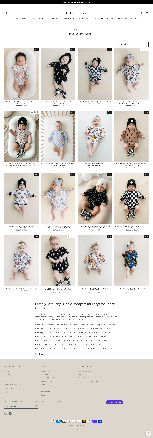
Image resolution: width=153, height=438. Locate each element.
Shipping (44, 374)
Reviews (41, 6)
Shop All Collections (111, 19)
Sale (96, 19)
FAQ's (24, 6)
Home (76, 29)
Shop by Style (39, 19)
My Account (45, 392)
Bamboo (55, 19)
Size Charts (45, 385)
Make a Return (46, 381)
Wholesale (32, 6)
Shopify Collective (84, 378)
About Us (7, 6)
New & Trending (20, 19)
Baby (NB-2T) (68, 19)
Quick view (21, 97)
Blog (6, 392)
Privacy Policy (9, 388)
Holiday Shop (132, 19)
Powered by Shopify (76, 429)
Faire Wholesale (83, 374)
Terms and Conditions (12, 385)
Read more (40, 354)
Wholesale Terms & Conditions (89, 381)
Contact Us (45, 371)
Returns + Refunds (47, 378)
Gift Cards (50, 6)
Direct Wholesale (84, 371)
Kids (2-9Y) (84, 19)
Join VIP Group (9, 374)
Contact (16, 6)
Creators (44, 395)
